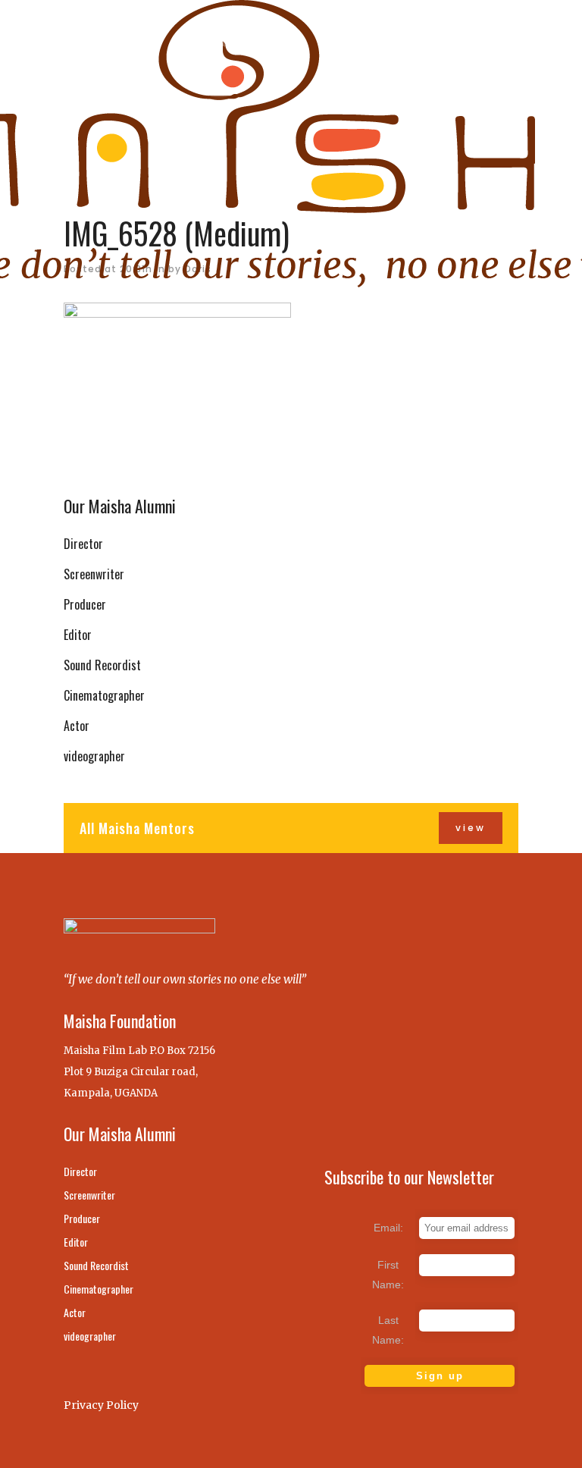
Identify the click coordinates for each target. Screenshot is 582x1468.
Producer (85, 604)
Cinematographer (104, 695)
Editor (78, 635)
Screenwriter (94, 574)
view (470, 827)
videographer (94, 756)
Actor (76, 726)
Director (83, 544)
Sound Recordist (102, 665)
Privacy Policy (101, 1405)
